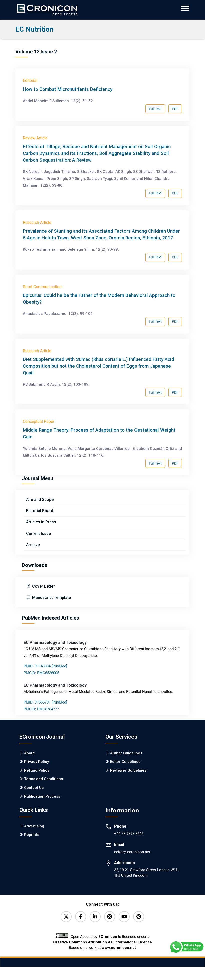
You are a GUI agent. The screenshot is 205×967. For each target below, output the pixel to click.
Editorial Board (39, 510)
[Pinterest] (138, 916)
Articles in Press (41, 522)
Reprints (31, 834)
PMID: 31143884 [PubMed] (45, 666)
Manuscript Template (51, 597)
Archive (33, 544)
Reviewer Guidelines (128, 770)
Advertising (34, 826)
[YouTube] (124, 916)
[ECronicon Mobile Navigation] (185, 8)
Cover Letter (43, 586)
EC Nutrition (35, 29)
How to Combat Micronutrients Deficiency (67, 89)
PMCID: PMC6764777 (41, 709)
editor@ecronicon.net (132, 852)
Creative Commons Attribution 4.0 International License (102, 942)
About (29, 753)
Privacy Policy (36, 761)
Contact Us (34, 787)
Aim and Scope (40, 499)
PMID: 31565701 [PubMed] (45, 702)
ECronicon (107, 936)
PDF (175, 109)
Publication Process (42, 796)
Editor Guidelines (125, 761)
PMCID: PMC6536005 (41, 673)
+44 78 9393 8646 (129, 833)
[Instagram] (109, 916)
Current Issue (38, 533)
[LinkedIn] (95, 916)
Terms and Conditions (43, 779)
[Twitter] (66, 916)
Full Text (155, 109)
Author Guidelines (126, 753)
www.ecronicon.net (119, 947)
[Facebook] (80, 916)
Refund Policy (36, 770)
